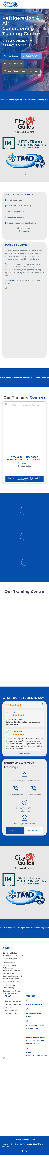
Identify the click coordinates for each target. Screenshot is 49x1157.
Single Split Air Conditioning (9, 986)
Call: (15, 794)
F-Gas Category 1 (10, 959)
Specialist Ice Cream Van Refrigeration (11, 992)
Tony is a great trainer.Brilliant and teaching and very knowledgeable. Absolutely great (23, 721)
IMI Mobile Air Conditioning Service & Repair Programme (12, 976)
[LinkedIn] (26, 1151)
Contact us (14, 780)
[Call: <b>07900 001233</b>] (33, 788)
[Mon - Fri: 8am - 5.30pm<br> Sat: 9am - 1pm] (24, 802)
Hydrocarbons (9, 962)
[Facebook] (22, 1151)
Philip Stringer (17, 731)
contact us (14, 280)
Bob (14, 712)
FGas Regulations (12, 1013)
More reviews (24, 753)
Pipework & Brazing (11, 982)
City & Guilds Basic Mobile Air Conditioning (25, 458)
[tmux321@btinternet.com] (24, 818)
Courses (37, 397)
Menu (45, 4)
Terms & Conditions (13, 1004)
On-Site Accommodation (12, 1009)
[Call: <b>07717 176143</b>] (15, 788)
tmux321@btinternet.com (24, 823)
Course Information (13, 1001)
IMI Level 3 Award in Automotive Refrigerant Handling (12, 967)
